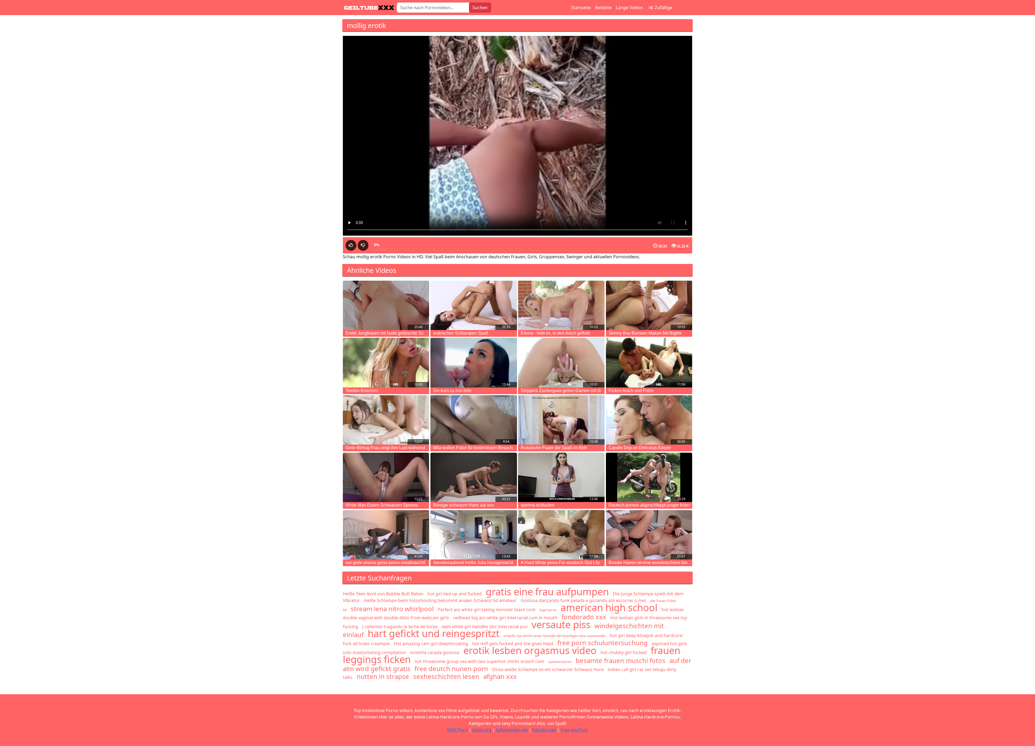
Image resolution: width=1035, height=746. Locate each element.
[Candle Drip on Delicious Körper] (649, 420)
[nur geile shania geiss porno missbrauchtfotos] (386, 534)
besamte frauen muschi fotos (620, 660)
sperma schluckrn (537, 505)
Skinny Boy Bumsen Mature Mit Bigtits (645, 333)
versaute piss (561, 624)
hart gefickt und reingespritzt (433, 633)
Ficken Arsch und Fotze (631, 390)
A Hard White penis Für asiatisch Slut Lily (560, 562)
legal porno (548, 610)
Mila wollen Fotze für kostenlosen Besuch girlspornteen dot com (494, 447)
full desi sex (544, 730)
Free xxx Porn (574, 730)
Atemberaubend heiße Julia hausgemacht (473, 562)
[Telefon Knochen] (386, 362)
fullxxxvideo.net (512, 730)
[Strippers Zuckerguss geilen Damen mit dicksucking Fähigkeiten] (561, 362)
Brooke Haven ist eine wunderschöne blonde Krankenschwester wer (674, 562)
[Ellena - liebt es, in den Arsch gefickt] (561, 305)
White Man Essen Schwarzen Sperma (382, 505)
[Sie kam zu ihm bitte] (473, 362)
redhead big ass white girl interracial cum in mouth (505, 618)
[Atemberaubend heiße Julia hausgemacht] (473, 534)
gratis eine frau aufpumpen (547, 591)
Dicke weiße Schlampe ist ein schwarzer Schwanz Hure (548, 669)
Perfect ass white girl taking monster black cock (487, 610)
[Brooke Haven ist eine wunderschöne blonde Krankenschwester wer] (649, 534)
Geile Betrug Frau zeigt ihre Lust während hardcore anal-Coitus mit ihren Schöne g (424, 447)
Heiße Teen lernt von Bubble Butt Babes (383, 594)
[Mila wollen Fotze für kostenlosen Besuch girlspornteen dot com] (473, 420)
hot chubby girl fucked (624, 652)
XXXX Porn (457, 730)
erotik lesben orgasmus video (529, 650)
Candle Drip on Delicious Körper (640, 447)
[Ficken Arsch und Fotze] (649, 362)
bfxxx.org (481, 730)
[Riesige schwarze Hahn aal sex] (473, 477)
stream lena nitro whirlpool (392, 608)
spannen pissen (560, 661)
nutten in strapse (383, 676)
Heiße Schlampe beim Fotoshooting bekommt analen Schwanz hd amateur (440, 600)
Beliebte (603, 8)
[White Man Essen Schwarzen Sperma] (386, 477)
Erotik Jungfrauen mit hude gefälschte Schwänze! (393, 333)
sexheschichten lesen (446, 676)
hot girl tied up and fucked (454, 594)
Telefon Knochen (362, 390)
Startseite (581, 8)
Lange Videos (629, 8)
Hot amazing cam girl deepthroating (431, 644)
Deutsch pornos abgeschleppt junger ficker (649, 505)
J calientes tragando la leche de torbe (400, 627)
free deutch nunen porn (451, 668)
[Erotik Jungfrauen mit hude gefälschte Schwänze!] (386, 305)
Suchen (480, 8)
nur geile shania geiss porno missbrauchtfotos (389, 562)
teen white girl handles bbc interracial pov (484, 627)
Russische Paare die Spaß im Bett (553, 447)
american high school (609, 607)
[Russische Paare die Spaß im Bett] (561, 420)
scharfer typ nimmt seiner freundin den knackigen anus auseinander (554, 636)
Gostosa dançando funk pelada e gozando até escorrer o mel (583, 600)
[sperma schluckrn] (561, 477)
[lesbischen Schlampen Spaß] (473, 305)
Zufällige (663, 8)
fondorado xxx (583, 616)
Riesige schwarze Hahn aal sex (463, 505)
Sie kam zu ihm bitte (452, 390)
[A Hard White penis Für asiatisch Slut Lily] (561, 534)
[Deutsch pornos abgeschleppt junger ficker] (649, 477)
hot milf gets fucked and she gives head (512, 644)
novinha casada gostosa (434, 652)
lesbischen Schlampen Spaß (460, 333)
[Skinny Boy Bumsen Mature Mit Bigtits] (649, 305)
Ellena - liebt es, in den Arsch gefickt (555, 333)
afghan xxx (500, 676)
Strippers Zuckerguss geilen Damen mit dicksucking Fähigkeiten (582, 390)
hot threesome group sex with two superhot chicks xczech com (479, 661)
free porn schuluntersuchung (602, 642)
